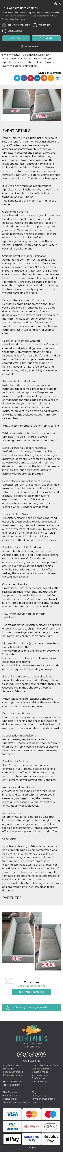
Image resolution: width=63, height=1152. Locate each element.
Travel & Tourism (11, 1084)
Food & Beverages (13, 1072)
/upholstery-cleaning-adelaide (29, 1007)
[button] (31, 46)
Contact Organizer (31, 991)
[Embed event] (51, 78)
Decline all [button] (46, 38)
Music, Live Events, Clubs (44, 1065)
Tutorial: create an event (16, 1102)
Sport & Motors (39, 1081)
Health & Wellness (12, 1081)
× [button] (59, 4)
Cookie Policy (10, 1098)
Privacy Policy (38, 1095)
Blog (34, 1092)
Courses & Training (41, 1068)
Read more (20, 19)
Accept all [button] (16, 38)
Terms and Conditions (43, 1098)
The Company (10, 1092)
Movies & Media (39, 1072)
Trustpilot (32, 1147)
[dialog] (31, 26)
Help (34, 1102)
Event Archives (11, 1095)
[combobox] (55, 3)
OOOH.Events (35, 1044)
